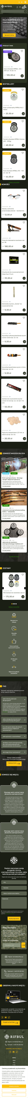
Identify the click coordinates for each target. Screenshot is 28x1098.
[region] (14, 1082)
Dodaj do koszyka (22, 76)
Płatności (5, 712)
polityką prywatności (9, 913)
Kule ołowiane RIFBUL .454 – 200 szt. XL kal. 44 (13, 70)
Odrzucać (14, 1094)
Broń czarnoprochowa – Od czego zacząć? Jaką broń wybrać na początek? (12, 479)
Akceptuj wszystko (14, 1086)
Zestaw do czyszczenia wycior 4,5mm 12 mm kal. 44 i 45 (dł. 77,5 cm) (13, 401)
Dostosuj (14, 1090)
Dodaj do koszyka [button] (23, 113)
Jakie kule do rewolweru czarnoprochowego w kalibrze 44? (12, 543)
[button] (25, 7)
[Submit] (23, 945)
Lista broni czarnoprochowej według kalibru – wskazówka (13, 511)
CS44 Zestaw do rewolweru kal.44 (12, 593)
